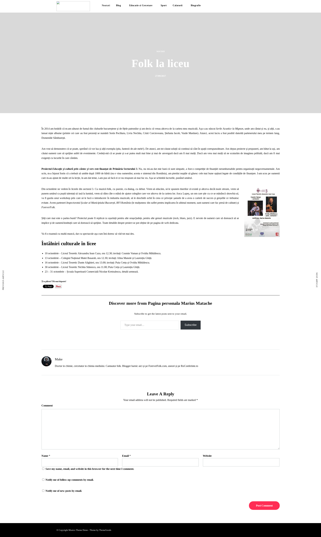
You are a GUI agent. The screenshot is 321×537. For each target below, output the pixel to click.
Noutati (106, 5)
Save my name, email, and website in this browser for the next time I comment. (89, 468)
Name (44, 455)
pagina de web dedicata (165, 222)
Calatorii (178, 5)
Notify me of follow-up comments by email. (69, 479)
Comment (47, 405)
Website (207, 455)
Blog (118, 5)
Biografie (196, 5)
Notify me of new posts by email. (63, 490)
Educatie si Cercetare (140, 5)
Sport (164, 5)
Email (125, 455)
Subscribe (191, 324)
